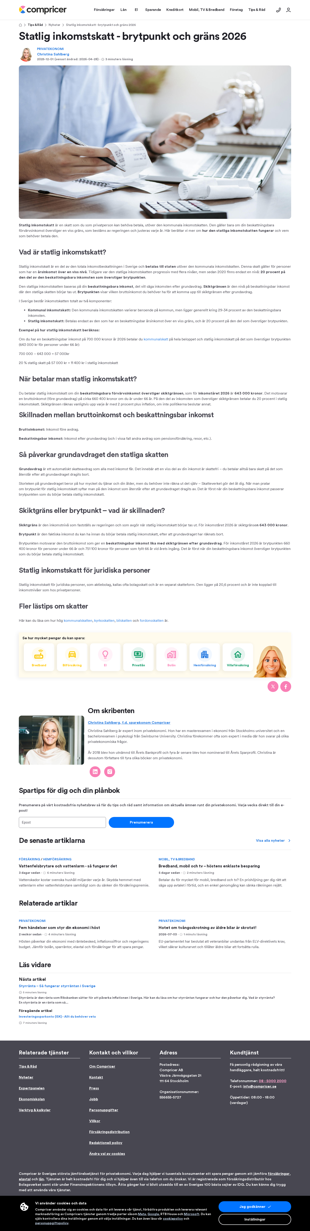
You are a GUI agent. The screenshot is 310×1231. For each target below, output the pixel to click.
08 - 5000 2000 (272, 1081)
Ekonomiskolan (32, 1099)
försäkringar (279, 1174)
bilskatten (124, 620)
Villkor (94, 1121)
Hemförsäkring (57, 859)
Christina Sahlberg (53, 54)
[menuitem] (43, 10)
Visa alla (270, 840)
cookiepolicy (173, 1218)
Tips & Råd (35, 25)
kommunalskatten (78, 620)
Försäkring (30, 859)
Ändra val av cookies (107, 1154)
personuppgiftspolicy (51, 1223)
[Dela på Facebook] (285, 686)
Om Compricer (102, 1066)
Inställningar (255, 1219)
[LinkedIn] (95, 771)
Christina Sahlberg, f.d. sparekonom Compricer (129, 722)
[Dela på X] (273, 686)
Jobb (93, 1099)
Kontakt (96, 1077)
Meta (142, 1214)
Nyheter (54, 25)
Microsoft (191, 1214)
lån (41, 1179)
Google (153, 1214)
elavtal (25, 1179)
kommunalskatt (156, 339)
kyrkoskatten (104, 620)
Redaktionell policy (105, 1143)
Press (94, 1088)
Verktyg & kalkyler (35, 1110)
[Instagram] (109, 771)
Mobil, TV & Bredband (177, 859)
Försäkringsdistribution (109, 1132)
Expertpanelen (31, 1088)
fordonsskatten (152, 620)
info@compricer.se (259, 1086)
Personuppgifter (103, 1110)
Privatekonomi (50, 49)
